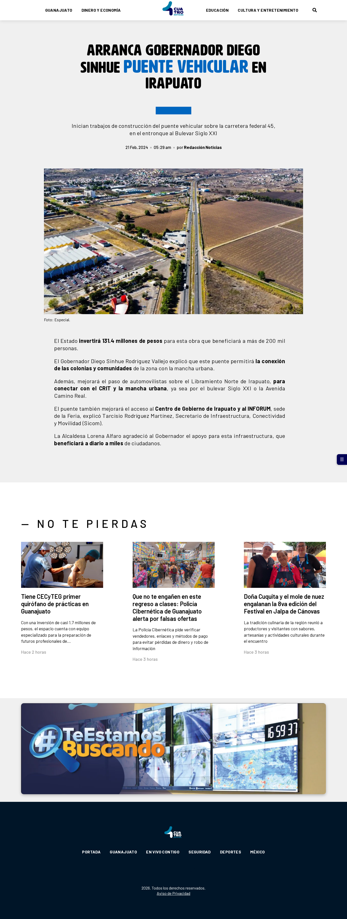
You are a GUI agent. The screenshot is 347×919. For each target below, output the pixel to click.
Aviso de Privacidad (173, 893)
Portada (91, 851)
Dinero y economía (101, 10)
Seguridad (199, 851)
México (257, 851)
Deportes (230, 851)
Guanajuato (58, 10)
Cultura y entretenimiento (268, 10)
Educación (217, 10)
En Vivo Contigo (162, 851)
